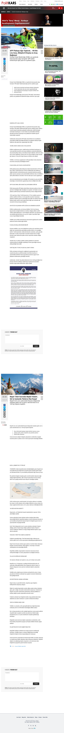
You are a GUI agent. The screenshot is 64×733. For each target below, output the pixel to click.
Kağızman (32, 1)
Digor (28, 1)
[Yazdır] (5, 68)
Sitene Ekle (45, 717)
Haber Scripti (31, 728)
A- (41, 53)
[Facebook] (5, 59)
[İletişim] (59, 8)
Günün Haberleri (30, 717)
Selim (42, 1)
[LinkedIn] (5, 64)
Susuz (45, 1)
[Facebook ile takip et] (28, 725)
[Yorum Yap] (5, 70)
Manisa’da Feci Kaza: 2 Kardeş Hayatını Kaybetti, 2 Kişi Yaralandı (21, 8)
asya (16, 646)
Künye (36, 717)
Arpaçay (24, 1)
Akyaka (20, 1)
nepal (23, 646)
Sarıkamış (37, 1)
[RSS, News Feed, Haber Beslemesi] (33, 725)
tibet (25, 646)
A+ (41, 50)
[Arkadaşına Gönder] (5, 66)
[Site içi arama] (61, 8)
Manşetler (24, 717)
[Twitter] (5, 61)
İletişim (40, 717)
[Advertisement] (25, 70)
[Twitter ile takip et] (31, 725)
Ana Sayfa (18, 717)
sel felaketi (19, 646)
